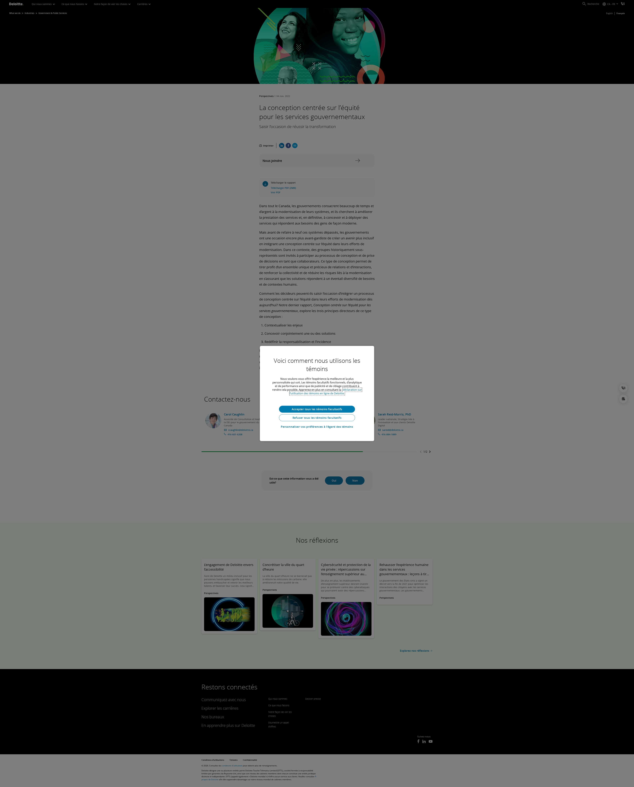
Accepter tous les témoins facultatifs (317, 409)
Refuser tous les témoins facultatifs (317, 418)
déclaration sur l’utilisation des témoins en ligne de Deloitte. (326, 391)
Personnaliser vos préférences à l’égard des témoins (317, 427)
